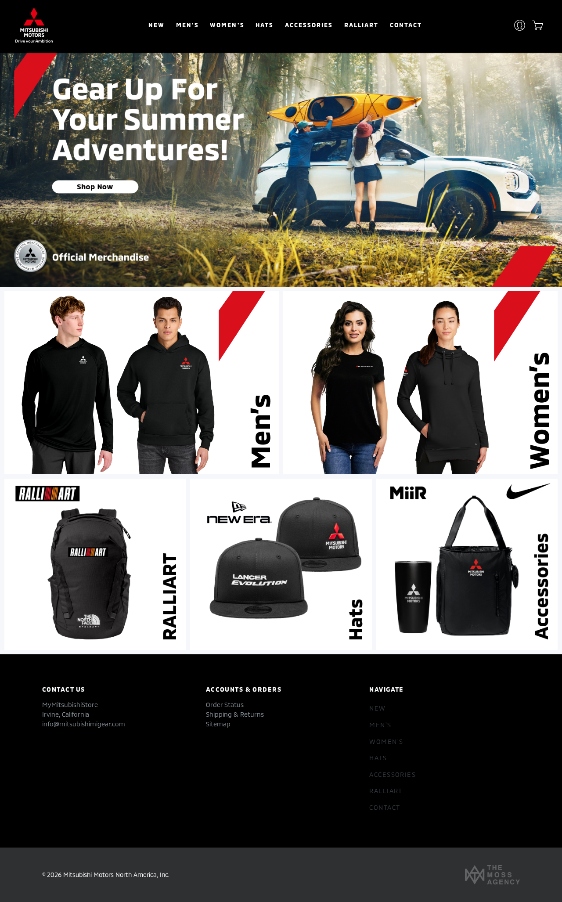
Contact (406, 25)
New (156, 25)
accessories (309, 25)
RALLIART (361, 25)
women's (227, 25)
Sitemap (218, 724)
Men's (187, 25)
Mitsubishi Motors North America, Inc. (116, 874)
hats (265, 25)
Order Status (225, 704)
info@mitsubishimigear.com (83, 724)
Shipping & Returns (235, 714)
